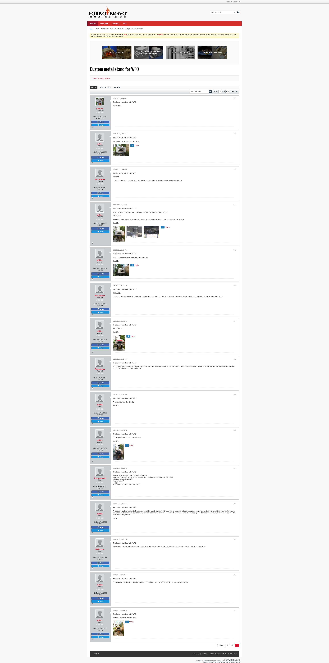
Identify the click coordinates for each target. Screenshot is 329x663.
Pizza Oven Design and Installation (112, 29)
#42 (235, 504)
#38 (235, 359)
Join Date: (96, 117)
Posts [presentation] (93, 87)
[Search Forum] (238, 12)
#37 (235, 321)
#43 (235, 539)
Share (101, 122)
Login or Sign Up (232, 2)
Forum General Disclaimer (101, 78)
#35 (235, 250)
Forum (97, 29)
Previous (220, 645)
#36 (235, 286)
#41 (235, 468)
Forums (93, 23)
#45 (235, 610)
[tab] (94, 87)
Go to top (232, 654)
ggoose (99, 108)
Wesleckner (100, 179)
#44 (235, 575)
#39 (235, 395)
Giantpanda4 (99, 478)
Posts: (98, 118)
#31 (235, 98)
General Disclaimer (218, 654)
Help (124, 23)
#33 (235, 169)
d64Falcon (99, 549)
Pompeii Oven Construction (134, 29)
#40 (235, 430)
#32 (235, 134)
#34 (235, 205)
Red (96, 654)
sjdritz (99, 144)
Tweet (101, 125)
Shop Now (104, 23)
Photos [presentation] (117, 87)
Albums (115, 23)
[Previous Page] (226, 91)
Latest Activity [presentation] (105, 87)
